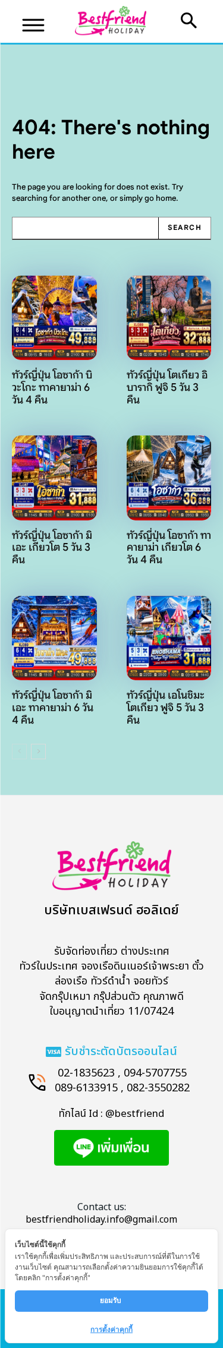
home (166, 198)
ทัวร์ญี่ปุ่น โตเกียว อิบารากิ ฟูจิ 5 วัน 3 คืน (167, 387)
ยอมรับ (111, 1300)
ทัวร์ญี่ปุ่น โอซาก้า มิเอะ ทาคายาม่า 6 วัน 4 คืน (52, 707)
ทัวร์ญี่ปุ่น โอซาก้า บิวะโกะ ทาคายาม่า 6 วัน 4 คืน (52, 387)
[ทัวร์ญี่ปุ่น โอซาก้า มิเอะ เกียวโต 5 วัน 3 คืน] (54, 477)
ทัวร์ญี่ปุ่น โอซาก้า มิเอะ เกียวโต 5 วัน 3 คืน (52, 547)
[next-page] (38, 751)
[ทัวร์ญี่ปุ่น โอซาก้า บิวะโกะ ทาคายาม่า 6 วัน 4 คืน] (54, 318)
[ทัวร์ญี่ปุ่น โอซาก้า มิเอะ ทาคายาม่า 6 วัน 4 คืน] (54, 638)
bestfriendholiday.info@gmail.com (101, 1220)
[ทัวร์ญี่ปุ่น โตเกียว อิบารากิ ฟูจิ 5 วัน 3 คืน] (169, 318)
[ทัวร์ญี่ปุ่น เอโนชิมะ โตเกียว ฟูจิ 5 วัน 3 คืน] (169, 638)
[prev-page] (19, 751)
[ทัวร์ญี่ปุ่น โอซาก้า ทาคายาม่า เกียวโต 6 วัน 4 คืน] (169, 477)
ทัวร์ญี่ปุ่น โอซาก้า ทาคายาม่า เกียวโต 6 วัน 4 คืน (169, 547)
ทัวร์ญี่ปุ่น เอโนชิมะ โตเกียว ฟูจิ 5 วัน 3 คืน (166, 707)
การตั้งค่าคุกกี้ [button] (111, 1329)
